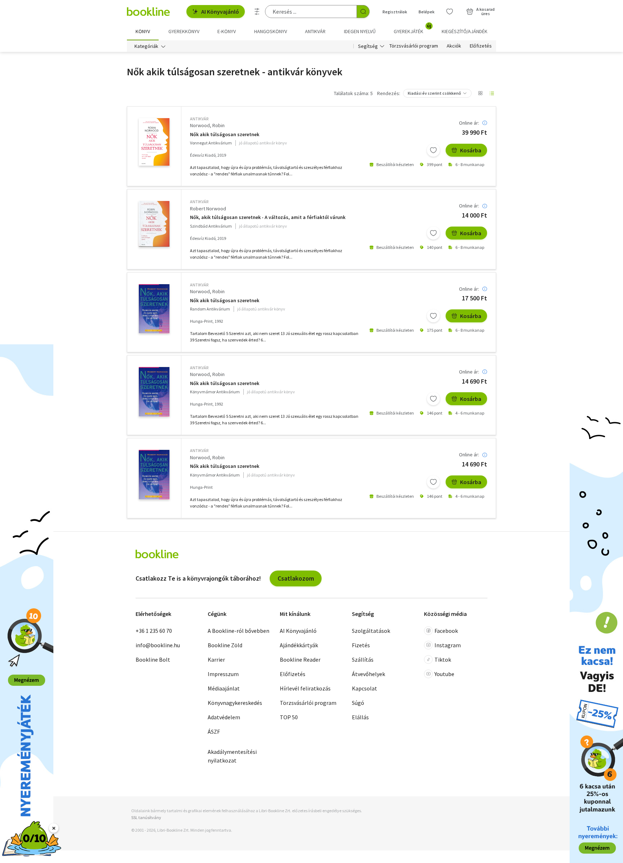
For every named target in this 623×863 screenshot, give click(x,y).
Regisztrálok (395, 11)
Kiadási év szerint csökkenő (434, 93)
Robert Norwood (208, 208)
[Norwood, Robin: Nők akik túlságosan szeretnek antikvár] (154, 142)
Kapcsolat (364, 688)
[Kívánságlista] (449, 11)
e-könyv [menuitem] (226, 31)
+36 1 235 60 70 (154, 630)
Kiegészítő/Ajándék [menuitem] (464, 31)
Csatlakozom (296, 578)
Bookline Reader (300, 659)
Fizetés (361, 645)
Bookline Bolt (153, 659)
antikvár (199, 118)
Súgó (358, 702)
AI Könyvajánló (220, 11)
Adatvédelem (224, 717)
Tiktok (442, 659)
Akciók (454, 46)
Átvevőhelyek (368, 674)
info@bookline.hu (158, 645)
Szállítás (363, 659)
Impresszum (223, 674)
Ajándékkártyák (299, 645)
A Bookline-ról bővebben (238, 630)
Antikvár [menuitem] (315, 31)
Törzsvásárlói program (413, 46)
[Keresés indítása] (363, 11)
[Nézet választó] (480, 93)
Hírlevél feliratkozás (305, 688)
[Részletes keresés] (257, 11)
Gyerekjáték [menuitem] (412, 29)
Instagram (447, 645)
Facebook (446, 630)
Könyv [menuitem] (143, 31)
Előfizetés (481, 46)
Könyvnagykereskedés (235, 702)
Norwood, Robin (207, 125)
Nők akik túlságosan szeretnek (224, 134)
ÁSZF (214, 731)
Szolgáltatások (371, 630)
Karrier (216, 659)
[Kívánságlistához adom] (433, 150)
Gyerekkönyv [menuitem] (183, 31)
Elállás (360, 717)
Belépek (426, 11)
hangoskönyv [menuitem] (270, 31)
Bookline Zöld (225, 645)
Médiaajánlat (224, 688)
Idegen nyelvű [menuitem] (360, 31)
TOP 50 (289, 717)
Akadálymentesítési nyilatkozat (232, 756)
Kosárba (470, 150)
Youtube (444, 674)
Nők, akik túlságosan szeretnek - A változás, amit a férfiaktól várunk (267, 217)
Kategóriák (146, 46)
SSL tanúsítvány (146, 817)
